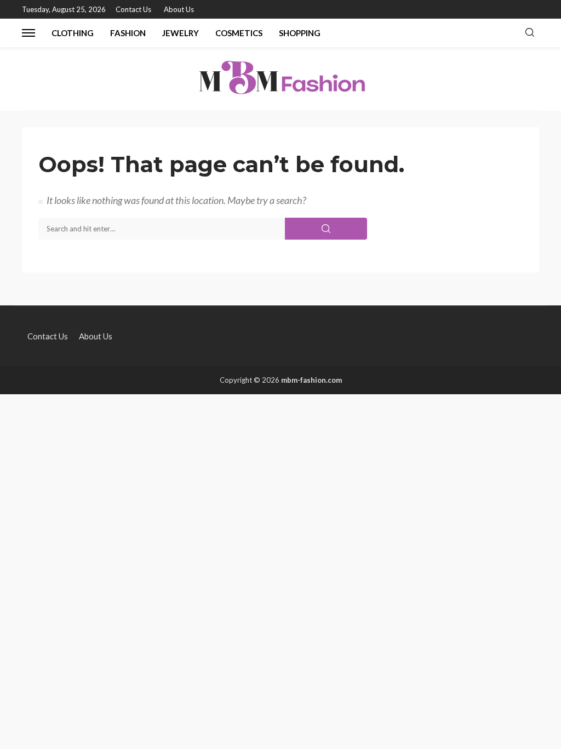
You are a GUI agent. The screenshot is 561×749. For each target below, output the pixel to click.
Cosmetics (238, 33)
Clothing (72, 33)
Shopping (299, 33)
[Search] (529, 33)
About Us (179, 9)
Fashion (128, 33)
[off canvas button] (28, 33)
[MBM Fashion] (280, 78)
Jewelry (180, 33)
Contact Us (133, 9)
